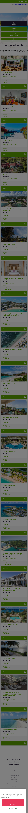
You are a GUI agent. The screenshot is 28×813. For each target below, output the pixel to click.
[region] (13, 801)
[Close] (24, 790)
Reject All (12, 804)
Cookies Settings (13, 808)
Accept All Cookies (13, 801)
